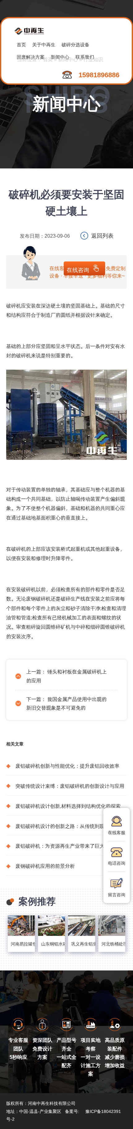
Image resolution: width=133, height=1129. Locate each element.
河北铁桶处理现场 (111, 944)
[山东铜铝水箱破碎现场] (51, 925)
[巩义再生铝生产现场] (81, 925)
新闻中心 (68, 59)
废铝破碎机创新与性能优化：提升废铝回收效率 (67, 765)
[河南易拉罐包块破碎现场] (21, 925)
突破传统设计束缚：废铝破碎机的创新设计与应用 (69, 785)
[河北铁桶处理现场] (112, 925)
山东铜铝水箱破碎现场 (51, 944)
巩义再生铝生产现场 (81, 944)
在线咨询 (78, 270)
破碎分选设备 (75, 44)
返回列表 (102, 235)
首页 (21, 44)
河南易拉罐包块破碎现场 (21, 944)
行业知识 (93, 59)
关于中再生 (43, 44)
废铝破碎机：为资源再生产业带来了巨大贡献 (64, 845)
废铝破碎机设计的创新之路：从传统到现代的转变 (69, 826)
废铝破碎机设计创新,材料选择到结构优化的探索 (68, 805)
